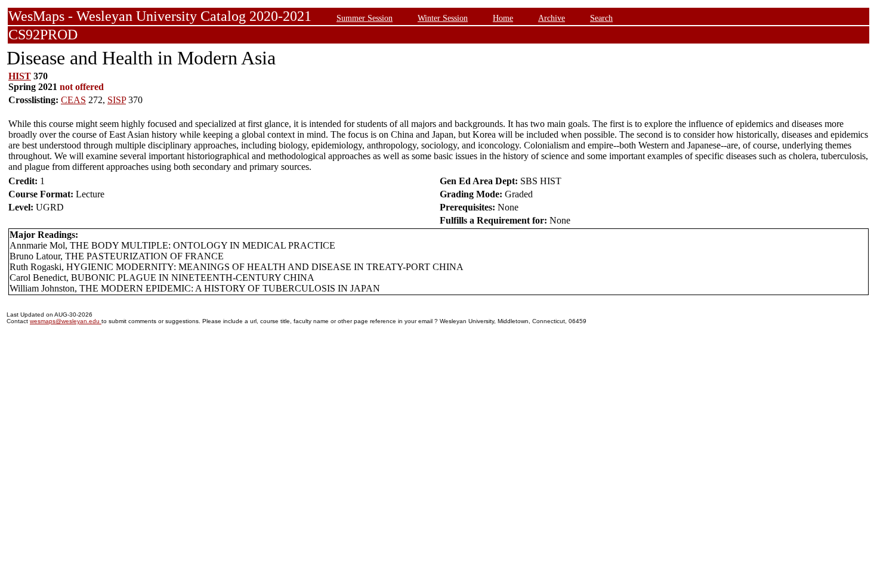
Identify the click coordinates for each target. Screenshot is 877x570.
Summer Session (364, 18)
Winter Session (443, 18)
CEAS (73, 100)
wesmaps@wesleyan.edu (65, 321)
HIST (19, 76)
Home (503, 18)
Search (601, 18)
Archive (551, 18)
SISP (116, 100)
